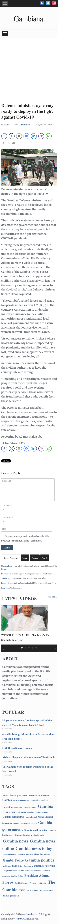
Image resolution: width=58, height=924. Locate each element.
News (7, 124)
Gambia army (42, 812)
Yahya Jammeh (11, 895)
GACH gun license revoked (17, 748)
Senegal (42, 882)
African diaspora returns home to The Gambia (28, 757)
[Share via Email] (13, 143)
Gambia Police (13, 860)
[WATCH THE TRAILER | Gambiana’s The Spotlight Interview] (24, 617)
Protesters (33, 883)
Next (55, 649)
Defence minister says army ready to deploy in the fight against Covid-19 (27, 111)
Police (20, 876)
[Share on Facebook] (3, 143)
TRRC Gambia (33, 890)
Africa (5, 795)
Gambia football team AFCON (25, 823)
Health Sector (17, 866)
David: (4, 573)
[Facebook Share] (4, 136)
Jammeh (27, 866)
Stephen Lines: (7, 566)
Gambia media (38, 835)
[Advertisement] (29, 70)
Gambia (46, 806)
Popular (35, 558)
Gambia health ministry (35, 830)
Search (44, 558)
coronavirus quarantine (12, 807)
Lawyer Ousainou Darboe (13, 870)
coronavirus (34, 795)
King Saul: (5, 588)
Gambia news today (33, 848)
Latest (24, 558)
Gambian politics (42, 854)
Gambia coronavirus (13, 816)
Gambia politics (39, 860)
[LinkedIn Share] (34, 136)
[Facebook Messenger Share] (26, 136)
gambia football (31, 817)
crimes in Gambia (30, 807)
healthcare (7, 866)
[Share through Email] (19, 136)
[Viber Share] (41, 136)
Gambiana (28, 18)
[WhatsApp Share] (49, 136)
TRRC (22, 890)
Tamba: (4, 578)
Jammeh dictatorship (43, 866)
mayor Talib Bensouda (33, 870)
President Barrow (21, 883)
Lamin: (4, 583)
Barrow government (19, 795)
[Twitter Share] (12, 136)
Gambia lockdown (23, 834)
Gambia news (15, 841)
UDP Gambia (46, 890)
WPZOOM (21, 918)
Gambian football (9, 854)
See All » (52, 596)
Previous (3, 649)
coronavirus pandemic (40, 800)
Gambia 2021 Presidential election (18, 812)
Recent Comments (11, 558)
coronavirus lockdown (21, 800)
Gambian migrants (25, 854)
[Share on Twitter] (8, 143)
